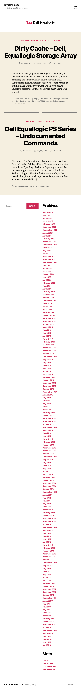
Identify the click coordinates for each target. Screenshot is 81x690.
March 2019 (47, 339)
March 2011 (47, 616)
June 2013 (46, 536)
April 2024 (46, 254)
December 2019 (49, 318)
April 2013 (46, 542)
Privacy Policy (30, 684)
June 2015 (46, 465)
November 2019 (49, 321)
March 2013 (47, 545)
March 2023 (47, 271)
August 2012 (47, 566)
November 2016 (49, 421)
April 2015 (46, 471)
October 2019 (48, 324)
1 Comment (56, 151)
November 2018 (49, 351)
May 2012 (46, 574)
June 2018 (46, 365)
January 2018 (48, 380)
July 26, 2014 (42, 151)
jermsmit (27, 63)
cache (17, 99)
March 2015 (47, 474)
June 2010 (47, 639)
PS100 (42, 101)
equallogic (56, 99)
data (21, 99)
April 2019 (46, 336)
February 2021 (48, 292)
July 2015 (46, 463)
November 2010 (49, 624)
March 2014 (47, 510)
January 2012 (48, 586)
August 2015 (47, 460)
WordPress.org (49, 669)
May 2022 (46, 277)
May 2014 (46, 504)
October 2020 (48, 298)
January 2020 (48, 315)
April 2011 (46, 613)
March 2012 (47, 580)
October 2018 (48, 354)
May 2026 (46, 215)
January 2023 (48, 274)
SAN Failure (54, 101)
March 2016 (47, 439)
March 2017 (47, 410)
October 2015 (48, 454)
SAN (47, 101)
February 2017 (48, 412)
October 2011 (48, 595)
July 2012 (46, 569)
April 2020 (47, 306)
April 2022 (46, 280)
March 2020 (47, 309)
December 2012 (49, 554)
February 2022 (48, 283)
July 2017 (46, 398)
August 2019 (47, 327)
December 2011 (49, 589)
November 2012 (49, 557)
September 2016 (49, 427)
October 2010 (48, 627)
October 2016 (48, 424)
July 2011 (46, 604)
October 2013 (48, 524)
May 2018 (46, 368)
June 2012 (46, 571)
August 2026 (48, 212)
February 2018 (48, 377)
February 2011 (48, 619)
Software (44, 41)
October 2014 (48, 489)
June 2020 (47, 304)
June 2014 (46, 501)
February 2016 (48, 442)
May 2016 (46, 436)
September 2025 (49, 230)
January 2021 (48, 295)
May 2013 (46, 539)
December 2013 (49, 518)
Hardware (24, 41)
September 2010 (49, 630)
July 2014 (46, 498)
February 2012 (48, 583)
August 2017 (47, 395)
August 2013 (47, 530)
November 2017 (49, 386)
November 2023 (49, 259)
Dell (25, 99)
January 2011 (48, 622)
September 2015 (49, 457)
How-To (34, 41)
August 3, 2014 (41, 63)
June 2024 (47, 248)
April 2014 (46, 507)
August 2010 (47, 633)
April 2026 (46, 218)
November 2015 (49, 451)
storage (62, 101)
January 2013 (48, 551)
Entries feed (47, 663)
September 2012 (49, 563)
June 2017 (46, 401)
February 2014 (48, 513)
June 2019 (46, 330)
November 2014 (49, 486)
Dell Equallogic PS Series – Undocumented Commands (40, 136)
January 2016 (48, 445)
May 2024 (46, 251)
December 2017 (49, 383)
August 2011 (47, 601)
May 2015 (46, 468)
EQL (50, 99)
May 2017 (46, 404)
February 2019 (48, 342)
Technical (56, 41)
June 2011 (46, 607)
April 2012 (46, 577)
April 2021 (46, 289)
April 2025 (46, 236)
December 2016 (49, 418)
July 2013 (46, 533)
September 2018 (49, 357)
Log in (45, 660)
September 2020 (49, 301)
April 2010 (46, 645)
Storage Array (20, 103)
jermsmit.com (11, 5)
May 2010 (46, 642)
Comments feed (49, 666)
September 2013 (49, 527)
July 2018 (46, 362)
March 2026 (47, 221)
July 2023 (46, 265)
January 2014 (48, 516)
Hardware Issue (26, 101)
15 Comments (57, 63)
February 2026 (48, 224)
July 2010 (46, 636)
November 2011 (49, 592)
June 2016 (46, 433)
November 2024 (49, 242)
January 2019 (48, 345)
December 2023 (49, 256)
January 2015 (48, 480)
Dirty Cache (43, 99)
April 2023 (46, 268)
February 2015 (48, 477)
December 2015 (49, 448)
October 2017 (48, 389)
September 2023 (49, 262)
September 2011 (49, 598)
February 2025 (48, 239)
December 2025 (49, 227)
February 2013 (48, 548)
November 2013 (49, 521)
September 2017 (49, 392)
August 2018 (47, 359)
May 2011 (46, 610)
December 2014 (49, 483)
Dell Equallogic (33, 99)
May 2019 (46, 333)
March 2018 (47, 374)
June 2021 (46, 286)
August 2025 (48, 233)
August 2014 (47, 495)
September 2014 (49, 492)
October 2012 (48, 560)
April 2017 (46, 407)
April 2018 (46, 371)
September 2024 (49, 245)
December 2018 (49, 348)
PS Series (35, 101)
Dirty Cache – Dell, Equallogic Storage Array (40, 52)
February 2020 (48, 312)
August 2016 (47, 430)
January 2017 (48, 415)
